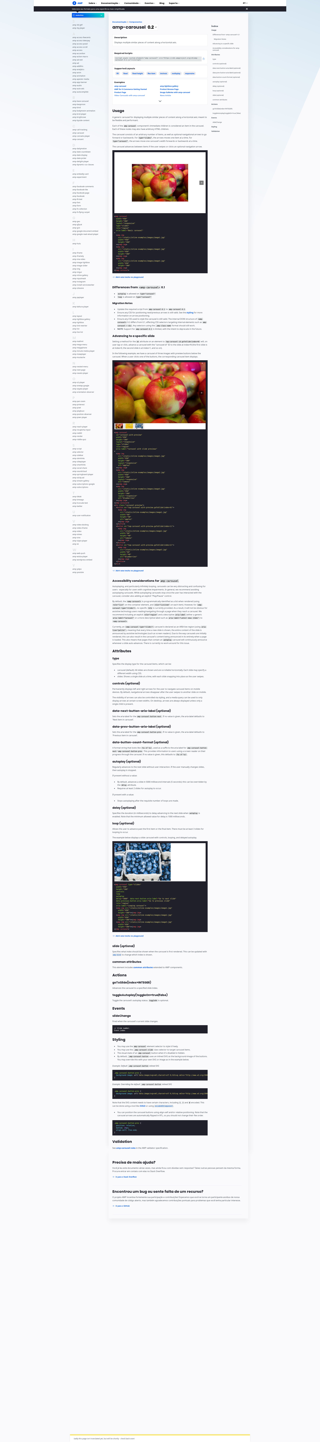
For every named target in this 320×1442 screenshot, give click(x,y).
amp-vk (75, 544)
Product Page (120, 92)
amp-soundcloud (79, 471)
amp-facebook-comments (83, 186)
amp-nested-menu (80, 366)
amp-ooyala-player (80, 389)
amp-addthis (77, 66)
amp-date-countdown (81, 152)
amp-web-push (78, 553)
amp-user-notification (81, 515)
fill (117, 73)
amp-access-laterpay (81, 40)
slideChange (217, 122)
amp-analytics (78, 69)
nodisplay (176, 73)
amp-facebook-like (80, 189)
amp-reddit (77, 433)
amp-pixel (76, 407)
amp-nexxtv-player (80, 373)
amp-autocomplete (80, 92)
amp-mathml (77, 341)
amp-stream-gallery (80, 481)
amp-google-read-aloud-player (85, 234)
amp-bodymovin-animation (83, 111)
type (214, 59)
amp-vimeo (77, 534)
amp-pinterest (78, 404)
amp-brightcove (79, 117)
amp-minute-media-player (83, 351)
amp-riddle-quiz (79, 439)
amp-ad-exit (77, 60)
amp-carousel (78, 133)
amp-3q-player (78, 28)
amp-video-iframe (80, 528)
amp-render (77, 436)
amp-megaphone (79, 347)
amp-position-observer (82, 414)
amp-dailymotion (79, 148)
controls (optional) (219, 64)
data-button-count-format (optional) (226, 77)
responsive (189, 73)
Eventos (149, 3)
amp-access (77, 50)
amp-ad (75, 63)
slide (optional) (218, 95)
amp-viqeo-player (79, 540)
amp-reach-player (80, 426)
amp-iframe (77, 253)
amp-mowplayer (79, 354)
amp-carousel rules (126, 1148)
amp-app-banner (79, 82)
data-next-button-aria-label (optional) (226, 68)
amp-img (76, 269)
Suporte (173, 3)
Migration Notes (220, 39)
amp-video (76, 531)
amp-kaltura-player (80, 306)
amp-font (76, 202)
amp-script (77, 448)
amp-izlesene (78, 288)
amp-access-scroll (80, 47)
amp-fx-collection (79, 209)
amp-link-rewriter (79, 325)
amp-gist (76, 228)
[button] (201, 183)
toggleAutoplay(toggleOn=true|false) (227, 113)
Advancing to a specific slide (223, 44)
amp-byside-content (80, 120)
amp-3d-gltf (77, 25)
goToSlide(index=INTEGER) (222, 109)
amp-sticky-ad (78, 477)
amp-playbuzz (78, 411)
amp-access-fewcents (81, 37)
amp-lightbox (78, 322)
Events (214, 118)
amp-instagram (79, 281)
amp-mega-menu (79, 344)
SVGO (142, 1106)
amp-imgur (77, 272)
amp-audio (77, 85)
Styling (214, 127)
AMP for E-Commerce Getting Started (130, 89)
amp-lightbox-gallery (81, 319)
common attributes (220, 100)
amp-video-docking (80, 524)
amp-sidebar (77, 455)
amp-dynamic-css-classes (83, 164)
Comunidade (131, 3)
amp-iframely (78, 256)
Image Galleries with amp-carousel (175, 92)
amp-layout (77, 316)
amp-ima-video (78, 259)
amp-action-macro (80, 56)
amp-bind (76, 107)
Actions (214, 104)
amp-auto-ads (78, 88)
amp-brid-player (79, 114)
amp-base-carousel (80, 101)
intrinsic (163, 73)
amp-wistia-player (80, 556)
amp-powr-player (79, 417)
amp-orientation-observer (83, 392)
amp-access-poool (80, 44)
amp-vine (76, 537)
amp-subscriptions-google (83, 484)
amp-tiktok (76, 496)
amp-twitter (77, 506)
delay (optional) (218, 86)
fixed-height (137, 73)
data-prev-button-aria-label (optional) (226, 73)
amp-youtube (78, 572)
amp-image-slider (80, 265)
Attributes (215, 55)
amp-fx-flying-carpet (81, 212)
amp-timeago (78, 499)
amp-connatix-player (81, 136)
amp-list (75, 329)
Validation (215, 131)
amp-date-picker (79, 158)
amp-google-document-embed (85, 231)
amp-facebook (78, 196)
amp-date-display (79, 155)
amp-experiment (79, 177)
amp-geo (76, 221)
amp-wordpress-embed (82, 559)
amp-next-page (78, 370)
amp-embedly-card (80, 174)
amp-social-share (79, 468)
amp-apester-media (80, 79)
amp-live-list (77, 332)
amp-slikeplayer (79, 461)
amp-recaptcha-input (81, 430)
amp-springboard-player (82, 474)
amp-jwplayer (78, 297)
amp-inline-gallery (80, 275)
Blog (162, 3)
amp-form (76, 205)
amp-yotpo (77, 569)
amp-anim (76, 72)
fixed (125, 73)
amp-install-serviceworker (83, 285)
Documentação (109, 3)
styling (189, 312)
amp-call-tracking (79, 129)
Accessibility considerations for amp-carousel (226, 49)
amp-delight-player (80, 161)
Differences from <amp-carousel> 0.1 (226, 35)
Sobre (92, 3)
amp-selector (78, 452)
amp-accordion (78, 53)
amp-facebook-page (80, 193)
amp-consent (78, 139)
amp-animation (78, 76)
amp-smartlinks (79, 465)
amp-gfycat (77, 224)
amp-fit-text (77, 199)
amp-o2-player (78, 382)
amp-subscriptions (80, 487)
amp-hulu (76, 243)
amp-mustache (78, 357)
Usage (213, 30)
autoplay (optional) (220, 82)
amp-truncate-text (80, 503)
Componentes (135, 22)
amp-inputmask (79, 278)
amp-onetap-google (80, 385)
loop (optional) (218, 91)
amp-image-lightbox (81, 262)
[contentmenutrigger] (228, 27)
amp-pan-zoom (78, 401)
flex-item (151, 73)
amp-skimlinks (78, 458)
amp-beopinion (78, 104)
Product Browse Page (169, 89)
